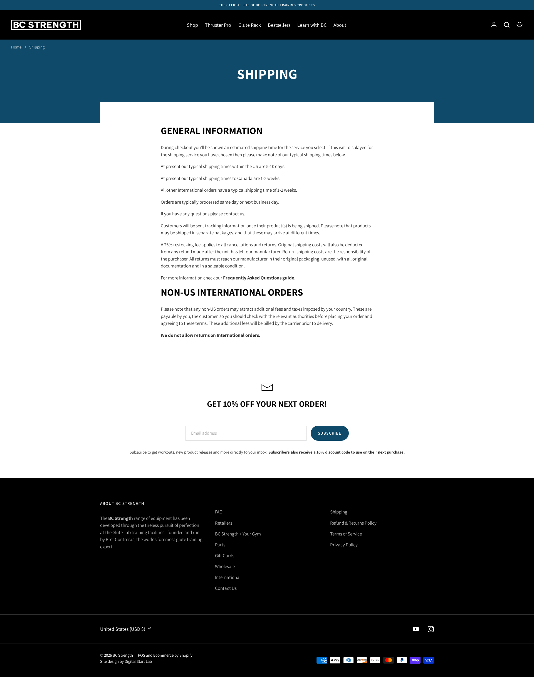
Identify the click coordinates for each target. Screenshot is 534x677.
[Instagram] (431, 629)
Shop (192, 25)
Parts (220, 545)
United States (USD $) (122, 629)
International (228, 577)
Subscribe (330, 433)
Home (16, 47)
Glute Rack (249, 25)
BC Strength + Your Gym (238, 534)
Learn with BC (312, 25)
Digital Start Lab (138, 661)
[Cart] (519, 25)
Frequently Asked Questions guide (258, 278)
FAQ (218, 512)
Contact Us (226, 588)
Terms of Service (346, 534)
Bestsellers (279, 25)
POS (141, 655)
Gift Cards (224, 555)
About (339, 25)
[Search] (507, 25)
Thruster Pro (218, 25)
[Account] (494, 25)
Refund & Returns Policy (353, 523)
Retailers (223, 523)
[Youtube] (416, 629)
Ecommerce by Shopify (172, 655)
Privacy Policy (344, 545)
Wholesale (225, 566)
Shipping (36, 47)
